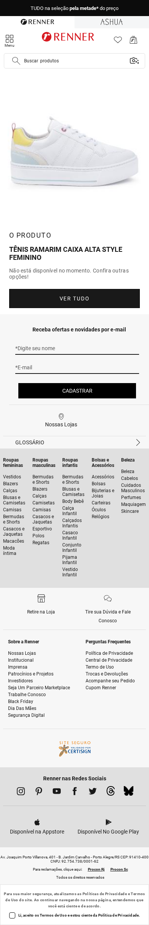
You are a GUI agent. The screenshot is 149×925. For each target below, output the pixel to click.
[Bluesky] (128, 793)
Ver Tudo (74, 298)
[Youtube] (57, 792)
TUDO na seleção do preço (74, 8)
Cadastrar (77, 391)
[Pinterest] (39, 792)
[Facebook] (74, 792)
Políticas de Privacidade (105, 894)
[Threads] (110, 793)
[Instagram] (21, 792)
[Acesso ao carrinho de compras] (133, 42)
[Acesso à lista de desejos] (118, 42)
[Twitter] (92, 792)
